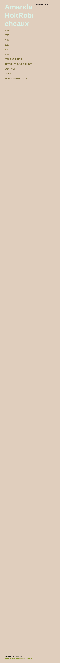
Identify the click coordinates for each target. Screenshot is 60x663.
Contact (10, 69)
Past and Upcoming (16, 78)
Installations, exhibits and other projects (19, 64)
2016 (7, 30)
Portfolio (40, 4)
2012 (7, 49)
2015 (7, 35)
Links (8, 73)
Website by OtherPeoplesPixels (18, 658)
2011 (7, 54)
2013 (7, 45)
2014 (7, 40)
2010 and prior (13, 59)
